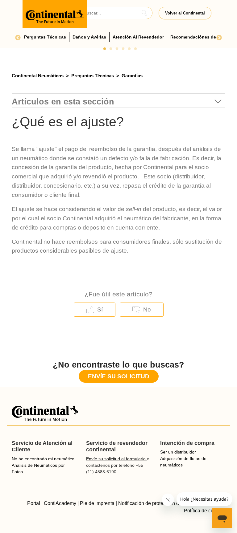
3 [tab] (117, 49)
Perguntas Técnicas (45, 37)
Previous (18, 38)
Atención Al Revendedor (138, 37)
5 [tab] (129, 49)
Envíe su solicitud (118, 376)
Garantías (132, 75)
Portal (33, 503)
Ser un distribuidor (178, 452)
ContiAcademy (60, 503)
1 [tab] (105, 49)
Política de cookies (204, 510)
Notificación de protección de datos (156, 503)
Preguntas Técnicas (92, 75)
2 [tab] (111, 49)
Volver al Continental (185, 13)
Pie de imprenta (97, 503)
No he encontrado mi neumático (43, 458)
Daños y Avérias (89, 37)
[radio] (94, 310)
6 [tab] (135, 49)
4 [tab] (123, 49)
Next (219, 38)
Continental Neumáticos (38, 75)
